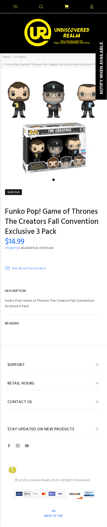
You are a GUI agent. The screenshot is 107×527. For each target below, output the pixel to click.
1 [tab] (53, 180)
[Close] (99, 6)
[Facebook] (9, 445)
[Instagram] (18, 445)
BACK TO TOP (53, 515)
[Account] (91, 7)
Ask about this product (29, 268)
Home (6, 57)
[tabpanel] (53, 122)
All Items (20, 57)
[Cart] (66, 7)
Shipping (11, 248)
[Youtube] (27, 445)
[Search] (41, 7)
